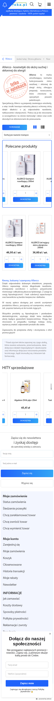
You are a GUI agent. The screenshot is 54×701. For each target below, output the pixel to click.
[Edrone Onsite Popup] (27, 350)
